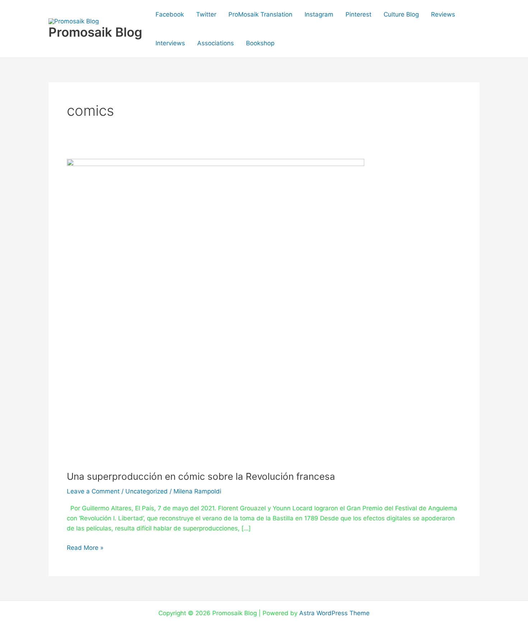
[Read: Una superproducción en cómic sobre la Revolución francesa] (215, 309)
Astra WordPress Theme (334, 613)
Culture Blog (401, 14)
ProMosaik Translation (260, 14)
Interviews (170, 43)
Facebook (170, 14)
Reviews (443, 14)
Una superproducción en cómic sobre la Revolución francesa (201, 476)
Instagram (319, 14)
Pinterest (358, 14)
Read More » (85, 547)
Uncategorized (146, 491)
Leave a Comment (93, 491)
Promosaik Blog (95, 32)
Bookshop (260, 43)
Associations (215, 43)
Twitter (206, 14)
